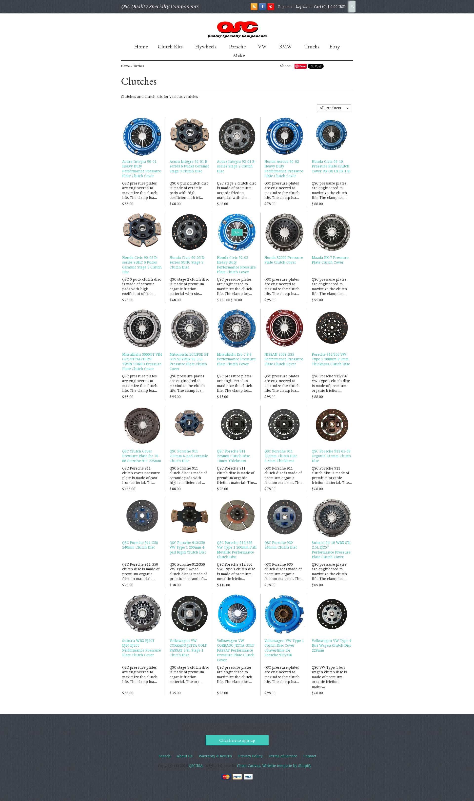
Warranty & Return (215, 756)
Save (302, 66)
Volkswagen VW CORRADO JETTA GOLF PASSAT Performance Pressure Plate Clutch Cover (236, 650)
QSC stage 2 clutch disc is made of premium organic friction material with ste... (236, 190)
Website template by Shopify (286, 766)
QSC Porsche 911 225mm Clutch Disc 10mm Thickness (233, 456)
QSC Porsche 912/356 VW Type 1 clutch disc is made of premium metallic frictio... (236, 571)
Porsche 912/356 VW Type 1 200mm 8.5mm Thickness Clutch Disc (331, 359)
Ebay (334, 46)
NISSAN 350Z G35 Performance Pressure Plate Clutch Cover (283, 359)
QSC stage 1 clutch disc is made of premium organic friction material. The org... (189, 674)
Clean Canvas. (249, 766)
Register (285, 7)
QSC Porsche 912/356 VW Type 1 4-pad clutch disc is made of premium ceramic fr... (188, 571)
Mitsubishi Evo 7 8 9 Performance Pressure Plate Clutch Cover (236, 359)
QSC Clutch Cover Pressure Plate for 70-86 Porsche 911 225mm (141, 456)
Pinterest (270, 6)
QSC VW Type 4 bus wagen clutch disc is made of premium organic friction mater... (329, 677)
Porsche (237, 46)
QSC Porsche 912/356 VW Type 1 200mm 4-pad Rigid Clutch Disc (188, 547)
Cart (330, 7)
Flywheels (206, 46)
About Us (185, 756)
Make (239, 55)
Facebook (262, 6)
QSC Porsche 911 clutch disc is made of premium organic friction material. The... (237, 475)
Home (141, 46)
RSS (254, 6)
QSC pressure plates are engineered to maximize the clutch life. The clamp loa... (140, 190)
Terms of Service (283, 756)
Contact (309, 756)
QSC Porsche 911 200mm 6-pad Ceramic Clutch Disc (189, 456)
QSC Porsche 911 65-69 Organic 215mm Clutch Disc (331, 456)
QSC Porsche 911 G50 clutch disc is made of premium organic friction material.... (140, 571)
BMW (285, 46)
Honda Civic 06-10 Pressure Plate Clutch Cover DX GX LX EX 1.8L (331, 166)
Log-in (301, 6)
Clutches (138, 66)
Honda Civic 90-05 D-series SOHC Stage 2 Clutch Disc (188, 262)
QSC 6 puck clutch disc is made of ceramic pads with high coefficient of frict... (189, 190)
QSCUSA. (197, 766)
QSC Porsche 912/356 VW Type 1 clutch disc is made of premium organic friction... (331, 383)
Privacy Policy (250, 756)
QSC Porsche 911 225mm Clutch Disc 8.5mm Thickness (280, 456)
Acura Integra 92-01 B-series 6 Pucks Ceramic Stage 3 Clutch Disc (189, 166)
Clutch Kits (170, 46)
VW (262, 46)
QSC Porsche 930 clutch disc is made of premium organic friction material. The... (284, 571)
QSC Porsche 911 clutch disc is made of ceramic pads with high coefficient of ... (188, 475)
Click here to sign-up (237, 740)
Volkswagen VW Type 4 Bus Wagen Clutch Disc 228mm (332, 645)
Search (352, 7)
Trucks (311, 46)
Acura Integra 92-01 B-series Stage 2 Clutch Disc (236, 166)
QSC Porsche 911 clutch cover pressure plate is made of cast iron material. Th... (141, 475)
